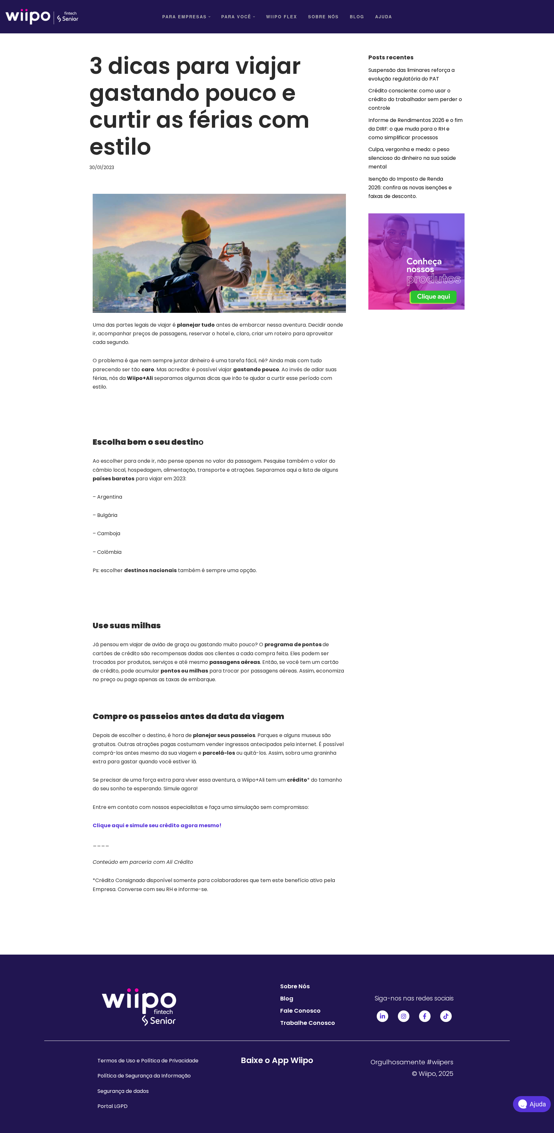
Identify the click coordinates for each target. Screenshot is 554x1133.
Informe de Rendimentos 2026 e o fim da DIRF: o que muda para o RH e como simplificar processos (415, 128)
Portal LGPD (112, 1106)
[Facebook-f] (425, 1016)
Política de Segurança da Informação (144, 1075)
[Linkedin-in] (382, 1016)
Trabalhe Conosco (307, 1023)
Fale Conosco (300, 1011)
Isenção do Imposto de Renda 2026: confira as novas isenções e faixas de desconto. (410, 187)
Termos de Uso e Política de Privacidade (147, 1060)
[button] (209, 17)
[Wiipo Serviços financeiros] (42, 16)
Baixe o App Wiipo (277, 1060)
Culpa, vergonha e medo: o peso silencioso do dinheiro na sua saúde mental (412, 158)
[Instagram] (403, 1016)
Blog (357, 16)
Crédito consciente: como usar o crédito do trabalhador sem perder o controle (415, 99)
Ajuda (383, 16)
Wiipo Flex (281, 16)
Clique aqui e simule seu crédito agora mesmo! (157, 825)
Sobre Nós (323, 16)
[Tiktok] (446, 1016)
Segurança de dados (123, 1091)
